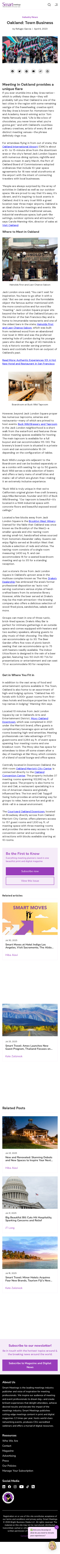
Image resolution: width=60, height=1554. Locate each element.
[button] (52, 1546)
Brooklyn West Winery (42, 521)
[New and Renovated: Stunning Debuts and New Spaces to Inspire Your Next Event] (30, 1132)
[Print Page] (47, 71)
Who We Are (10, 1441)
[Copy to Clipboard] (40, 71)
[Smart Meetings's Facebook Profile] (9, 1486)
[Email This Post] (33, 71)
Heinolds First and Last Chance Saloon (27, 326)
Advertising (9, 1456)
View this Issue (30, 881)
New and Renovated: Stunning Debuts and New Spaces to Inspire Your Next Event (28, 1160)
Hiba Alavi (11, 955)
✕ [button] (57, 1527)
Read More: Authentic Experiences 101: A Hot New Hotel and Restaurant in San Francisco (29, 361)
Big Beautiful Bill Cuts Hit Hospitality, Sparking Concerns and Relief (28, 1219)
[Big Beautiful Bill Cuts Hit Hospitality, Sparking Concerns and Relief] (30, 1192)
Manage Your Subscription (17, 1470)
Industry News (30, 17)
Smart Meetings (11, 5)
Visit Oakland (10, 225)
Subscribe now (30, 871)
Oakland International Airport (20, 146)
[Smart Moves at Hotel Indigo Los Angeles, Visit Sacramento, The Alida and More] (30, 918)
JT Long (10, 1228)
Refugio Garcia (23, 28)
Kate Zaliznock (13, 1056)
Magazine (8, 1451)
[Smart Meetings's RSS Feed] (33, 1486)
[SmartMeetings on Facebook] (12, 71)
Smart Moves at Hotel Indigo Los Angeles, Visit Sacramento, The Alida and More (28, 947)
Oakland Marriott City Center (34, 768)
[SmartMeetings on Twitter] (19, 71)
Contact (6, 1446)
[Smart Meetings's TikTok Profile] (27, 1486)
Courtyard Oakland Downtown (26, 811)
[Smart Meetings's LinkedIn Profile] (4, 1486)
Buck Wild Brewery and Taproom (37, 424)
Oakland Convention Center (23, 773)
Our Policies (9, 1465)
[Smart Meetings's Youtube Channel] (21, 1486)
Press (5, 1460)
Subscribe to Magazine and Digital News (30, 1365)
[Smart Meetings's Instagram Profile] (15, 1486)
